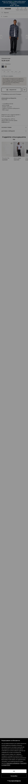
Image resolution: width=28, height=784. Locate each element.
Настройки (14, 776)
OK (14, 771)
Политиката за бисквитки (13, 763)
